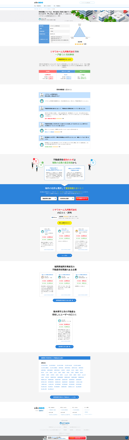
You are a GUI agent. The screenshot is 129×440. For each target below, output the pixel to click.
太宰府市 (52, 374)
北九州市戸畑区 (60, 365)
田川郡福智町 (57, 386)
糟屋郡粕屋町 (51, 379)
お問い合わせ (78, 429)
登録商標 (71, 429)
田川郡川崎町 (78, 384)
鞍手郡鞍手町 (51, 381)
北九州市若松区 (52, 365)
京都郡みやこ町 (71, 386)
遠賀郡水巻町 (65, 379)
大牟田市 (63, 370)
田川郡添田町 (65, 384)
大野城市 (43, 374)
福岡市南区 (81, 367)
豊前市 (63, 372)
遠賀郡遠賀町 (78, 379)
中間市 (68, 372)
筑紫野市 (77, 372)
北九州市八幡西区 (53, 367)
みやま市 (84, 374)
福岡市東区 (61, 367)
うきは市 (66, 374)
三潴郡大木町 (44, 384)
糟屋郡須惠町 (74, 377)
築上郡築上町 (51, 389)
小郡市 (72, 372)
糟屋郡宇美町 (53, 377)
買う (57, 5)
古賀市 (57, 374)
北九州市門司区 (44, 365)
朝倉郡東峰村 (71, 381)
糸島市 (42, 377)
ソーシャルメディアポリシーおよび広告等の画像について (50, 429)
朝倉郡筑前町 (65, 381)
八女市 (46, 372)
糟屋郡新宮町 (81, 377)
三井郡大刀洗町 (79, 381)
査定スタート (82, 198)
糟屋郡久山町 (44, 379)
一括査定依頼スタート (77, 437)
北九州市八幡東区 (44, 367)
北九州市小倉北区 (68, 365)
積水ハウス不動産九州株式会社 (47, 274)
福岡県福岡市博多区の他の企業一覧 (64, 300)
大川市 (55, 372)
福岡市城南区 (50, 370)
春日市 (81, 372)
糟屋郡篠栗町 (60, 377)
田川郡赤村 (50, 386)
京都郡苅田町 (64, 386)
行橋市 (59, 372)
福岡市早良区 (57, 370)
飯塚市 (77, 370)
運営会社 (65, 427)
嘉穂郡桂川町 (58, 381)
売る (38, 5)
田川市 (81, 370)
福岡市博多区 (67, 367)
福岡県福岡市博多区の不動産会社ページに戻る (64, 397)
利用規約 (65, 429)
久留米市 (68, 370)
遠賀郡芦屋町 (58, 379)
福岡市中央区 (74, 367)
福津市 (61, 374)
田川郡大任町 (44, 386)
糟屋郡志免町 (67, 377)
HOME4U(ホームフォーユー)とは (55, 427)
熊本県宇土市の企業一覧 (64, 346)
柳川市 (42, 372)
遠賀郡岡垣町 (71, 379)
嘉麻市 (75, 374)
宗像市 (47, 374)
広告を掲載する (86, 429)
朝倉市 (79, 374)
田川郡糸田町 (71, 384)
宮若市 (70, 374)
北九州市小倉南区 (77, 365)
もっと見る (64, 255)
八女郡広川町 (51, 384)
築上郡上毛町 (44, 389)
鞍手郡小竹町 (44, 381)
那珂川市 (47, 377)
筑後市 (51, 372)
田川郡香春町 (58, 384)
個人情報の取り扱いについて (75, 427)
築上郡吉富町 (78, 386)
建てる (47, 5)
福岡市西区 (43, 370)
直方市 (72, 370)
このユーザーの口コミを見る (48, 249)
